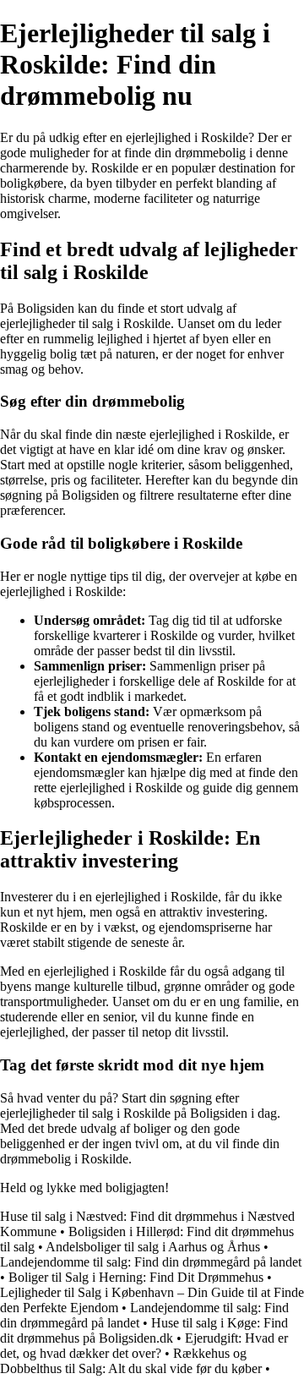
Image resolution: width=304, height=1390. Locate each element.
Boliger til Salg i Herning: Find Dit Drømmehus (135, 1277)
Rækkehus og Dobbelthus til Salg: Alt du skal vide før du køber (131, 1361)
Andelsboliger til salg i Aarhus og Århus (153, 1247)
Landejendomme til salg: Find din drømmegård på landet (150, 1262)
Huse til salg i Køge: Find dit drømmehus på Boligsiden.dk (144, 1330)
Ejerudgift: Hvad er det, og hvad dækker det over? (144, 1345)
